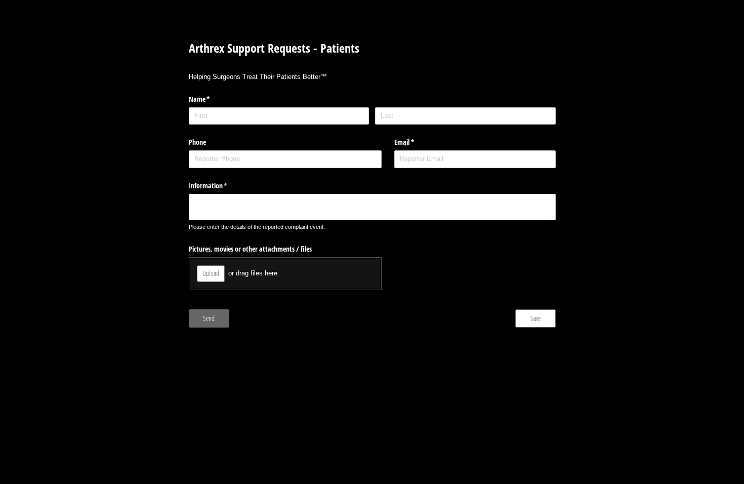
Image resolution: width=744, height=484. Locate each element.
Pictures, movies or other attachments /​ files (250, 249)
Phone (197, 142)
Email (416, 142)
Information (220, 185)
